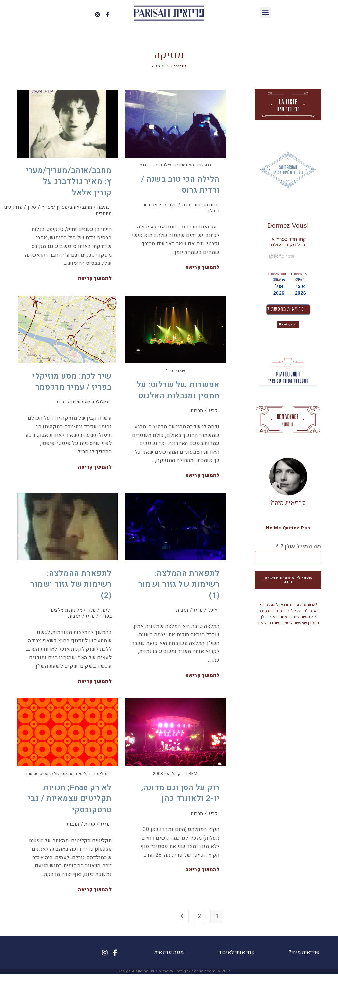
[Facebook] (107, 14)
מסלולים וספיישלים (90, 402)
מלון (91, 610)
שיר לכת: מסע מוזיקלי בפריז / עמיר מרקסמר (72, 381)
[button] (265, 12)
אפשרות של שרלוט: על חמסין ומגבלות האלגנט (178, 390)
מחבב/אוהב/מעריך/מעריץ (67, 207)
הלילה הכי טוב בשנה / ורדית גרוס (180, 184)
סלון (32, 207)
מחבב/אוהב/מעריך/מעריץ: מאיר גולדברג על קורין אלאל (69, 181)
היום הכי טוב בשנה (200, 204)
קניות (89, 824)
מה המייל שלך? (298, 546)
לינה (105, 610)
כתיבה (103, 207)
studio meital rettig (168, 971)
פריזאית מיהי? (288, 502)
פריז (61, 402)
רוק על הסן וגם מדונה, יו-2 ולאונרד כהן (180, 793)
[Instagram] (97, 14)
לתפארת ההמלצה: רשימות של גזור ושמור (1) (179, 584)
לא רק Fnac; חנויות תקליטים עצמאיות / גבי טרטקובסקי (70, 799)
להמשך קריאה (95, 278)
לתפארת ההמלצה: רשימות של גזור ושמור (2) (71, 584)
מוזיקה (158, 65)
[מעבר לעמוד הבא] (182, 916)
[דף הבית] (178, 65)
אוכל (213, 610)
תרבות (197, 410)
